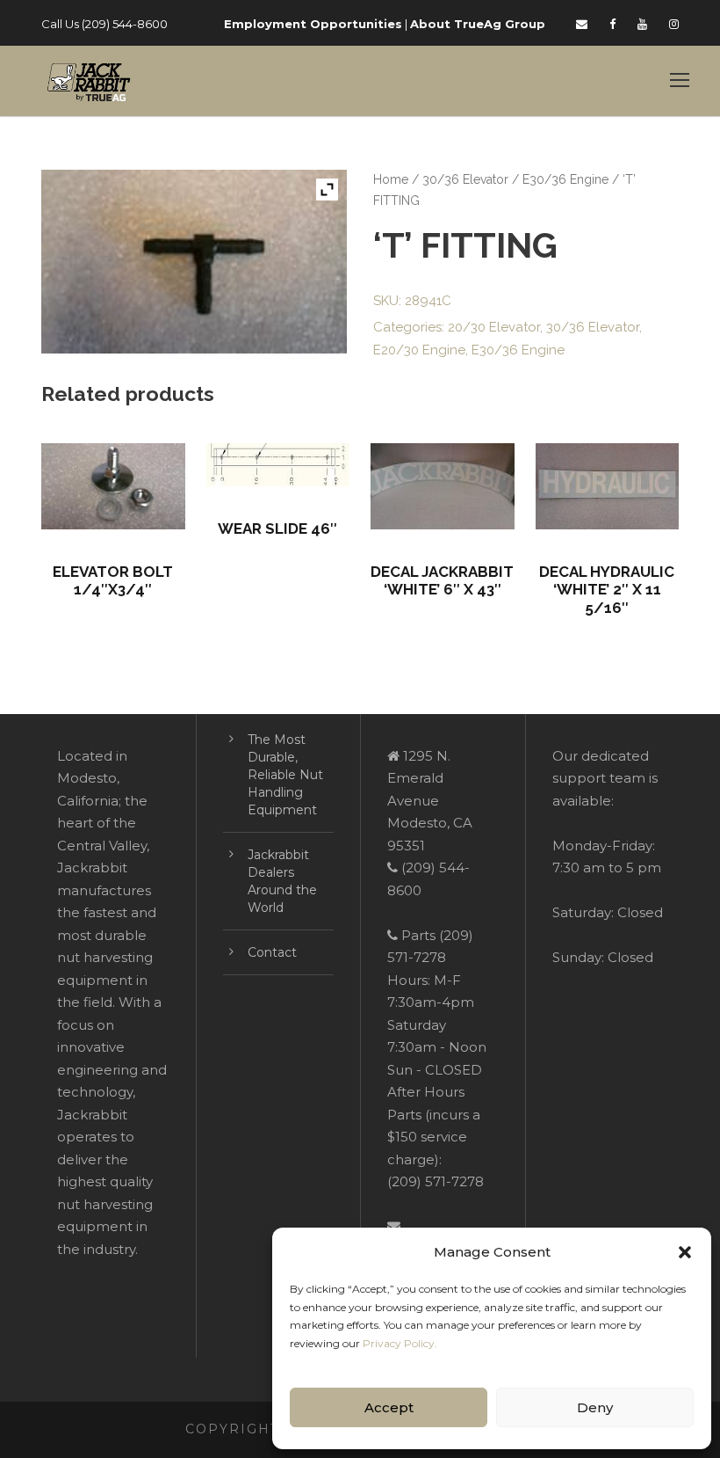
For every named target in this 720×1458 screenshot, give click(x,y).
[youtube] (642, 24)
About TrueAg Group (477, 24)
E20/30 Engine (419, 350)
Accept (389, 1407)
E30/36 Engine (565, 179)
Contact (272, 952)
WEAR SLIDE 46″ (277, 528)
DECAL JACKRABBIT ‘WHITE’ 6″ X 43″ (442, 580)
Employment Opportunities (313, 24)
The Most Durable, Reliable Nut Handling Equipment (285, 775)
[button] (685, 1252)
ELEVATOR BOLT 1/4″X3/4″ (113, 580)
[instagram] (674, 24)
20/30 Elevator (494, 327)
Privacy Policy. (400, 1343)
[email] (581, 24)
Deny (595, 1407)
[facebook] (612, 24)
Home (390, 179)
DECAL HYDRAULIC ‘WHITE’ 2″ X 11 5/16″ (606, 589)
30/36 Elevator (465, 179)
